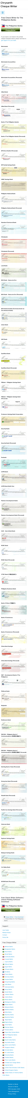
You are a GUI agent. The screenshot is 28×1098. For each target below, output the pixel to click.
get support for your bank (8, 40)
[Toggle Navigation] (3, 12)
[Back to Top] (25, 1095)
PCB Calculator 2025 (14, 1089)
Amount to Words (13, 1086)
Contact (4, 935)
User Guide (5, 930)
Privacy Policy (12, 1094)
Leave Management (13, 1091)
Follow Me (5, 937)
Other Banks (5, 1075)
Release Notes (6, 932)
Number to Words (13, 1084)
